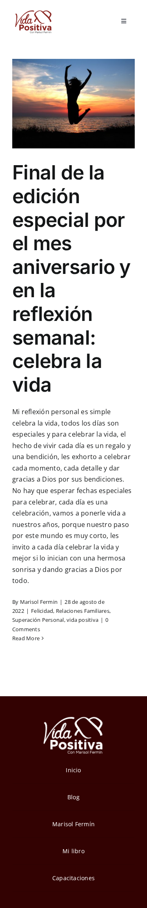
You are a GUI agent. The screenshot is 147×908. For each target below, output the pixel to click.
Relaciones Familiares (82, 610)
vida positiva (82, 619)
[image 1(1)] (32, 11)
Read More (26, 638)
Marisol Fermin (39, 601)
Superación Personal (38, 619)
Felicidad (42, 610)
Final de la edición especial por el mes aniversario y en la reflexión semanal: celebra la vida (71, 278)
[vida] (73, 715)
